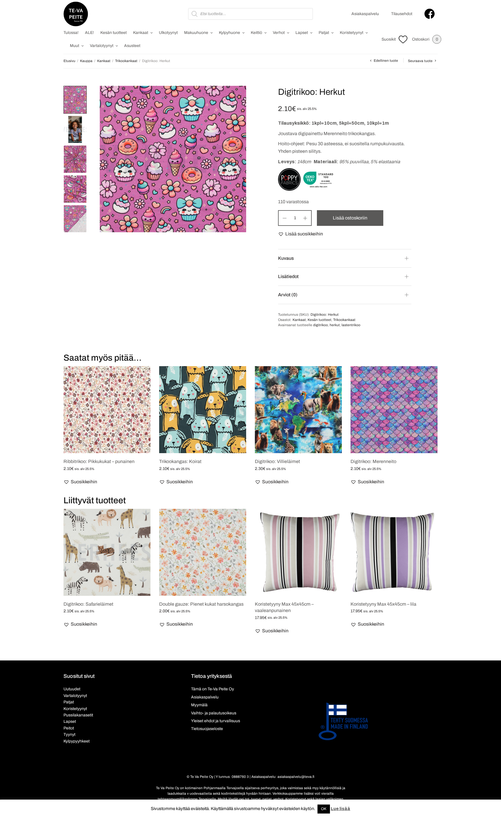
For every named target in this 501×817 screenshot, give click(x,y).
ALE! (89, 32)
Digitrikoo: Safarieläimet (88, 604)
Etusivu (69, 61)
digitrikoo (320, 325)
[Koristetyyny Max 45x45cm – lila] (394, 552)
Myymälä (199, 705)
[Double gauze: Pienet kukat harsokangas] (202, 552)
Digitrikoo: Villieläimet (277, 461)
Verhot (279, 32)
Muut (74, 45)
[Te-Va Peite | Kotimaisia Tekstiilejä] (75, 13)
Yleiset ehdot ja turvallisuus (215, 721)
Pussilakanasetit (78, 715)
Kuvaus (286, 258)
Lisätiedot (288, 276)
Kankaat (140, 32)
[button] (300, 234)
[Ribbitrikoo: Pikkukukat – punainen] (106, 409)
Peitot (68, 728)
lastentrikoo (351, 325)
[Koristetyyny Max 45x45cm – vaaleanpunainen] (298, 552)
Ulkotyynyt (168, 32)
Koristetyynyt (351, 32)
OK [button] (323, 809)
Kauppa (86, 61)
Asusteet (132, 45)
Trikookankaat (126, 61)
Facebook (429, 13)
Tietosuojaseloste (207, 729)
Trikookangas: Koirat (180, 461)
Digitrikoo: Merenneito (373, 461)
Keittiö (256, 32)
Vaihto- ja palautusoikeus (213, 713)
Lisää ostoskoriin (350, 217)
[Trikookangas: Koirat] (202, 409)
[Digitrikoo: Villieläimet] (298, 409)
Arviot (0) (287, 294)
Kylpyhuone (229, 32)
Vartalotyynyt (101, 45)
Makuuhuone (196, 32)
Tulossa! (71, 32)
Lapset (301, 32)
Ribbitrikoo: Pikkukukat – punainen (99, 461)
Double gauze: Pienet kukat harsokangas (201, 604)
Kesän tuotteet (113, 32)
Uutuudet (71, 689)
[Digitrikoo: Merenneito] (394, 409)
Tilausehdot (401, 14)
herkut (335, 325)
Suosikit (389, 39)
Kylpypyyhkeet (76, 741)
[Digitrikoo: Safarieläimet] (106, 552)
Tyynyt (69, 734)
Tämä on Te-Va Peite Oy (212, 689)
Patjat (324, 32)
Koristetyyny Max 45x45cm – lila (383, 604)
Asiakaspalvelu (365, 14)
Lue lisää (340, 808)
